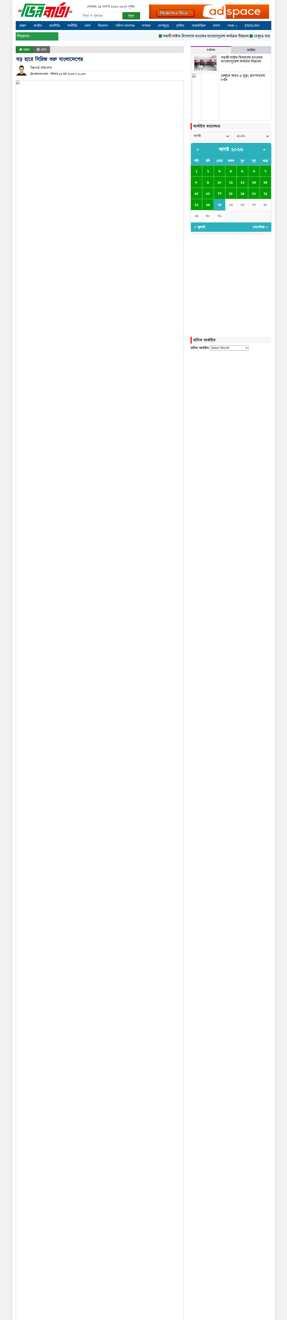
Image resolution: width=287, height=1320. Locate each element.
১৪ (265, 182)
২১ (265, 193)
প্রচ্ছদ (22, 25)
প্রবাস (216, 25)
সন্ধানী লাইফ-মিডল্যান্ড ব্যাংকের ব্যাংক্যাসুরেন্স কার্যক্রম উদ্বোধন (197, 36)
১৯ (242, 193)
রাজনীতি (54, 25)
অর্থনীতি (72, 25)
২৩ (208, 204)
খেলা (88, 25)
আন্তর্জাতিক (199, 25)
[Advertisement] (231, 391)
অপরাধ (146, 25)
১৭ (219, 193)
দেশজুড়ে (163, 25)
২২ (196, 204)
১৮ (231, 193)
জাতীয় (38, 25)
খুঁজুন (131, 15)
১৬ (208, 193)
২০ (254, 193)
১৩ (254, 182)
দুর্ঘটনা (180, 25)
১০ (219, 182)
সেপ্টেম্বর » (260, 227)
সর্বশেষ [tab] (211, 50)
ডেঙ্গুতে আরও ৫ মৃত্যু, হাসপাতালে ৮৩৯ (243, 77)
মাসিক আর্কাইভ (200, 348)
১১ (231, 182)
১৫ (196, 193)
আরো (231, 25)
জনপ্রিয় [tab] (251, 50)
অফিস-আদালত (125, 25)
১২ (242, 182)
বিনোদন (103, 25)
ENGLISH (252, 25)
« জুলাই (199, 227)
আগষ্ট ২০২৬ (231, 149)
